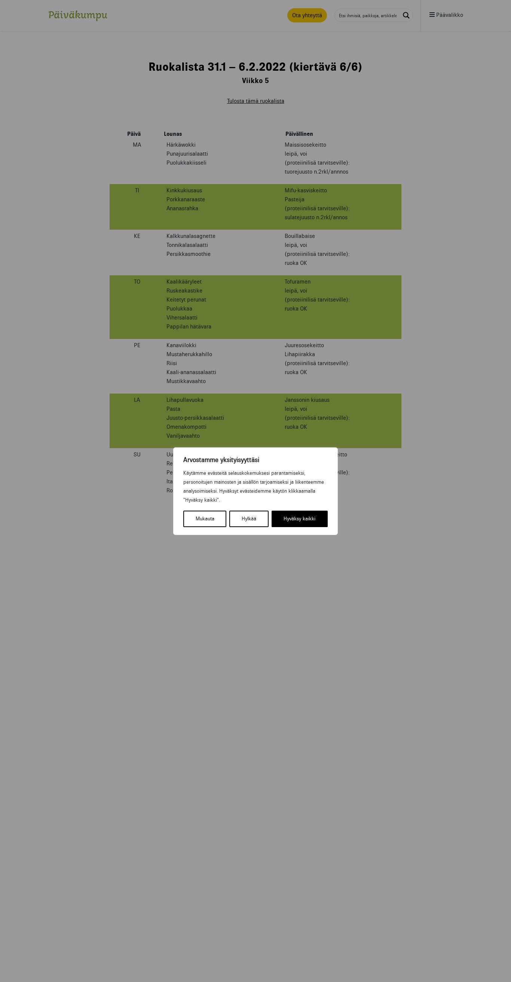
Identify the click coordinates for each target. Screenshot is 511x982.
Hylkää (249, 518)
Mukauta (205, 518)
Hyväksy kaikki (299, 518)
